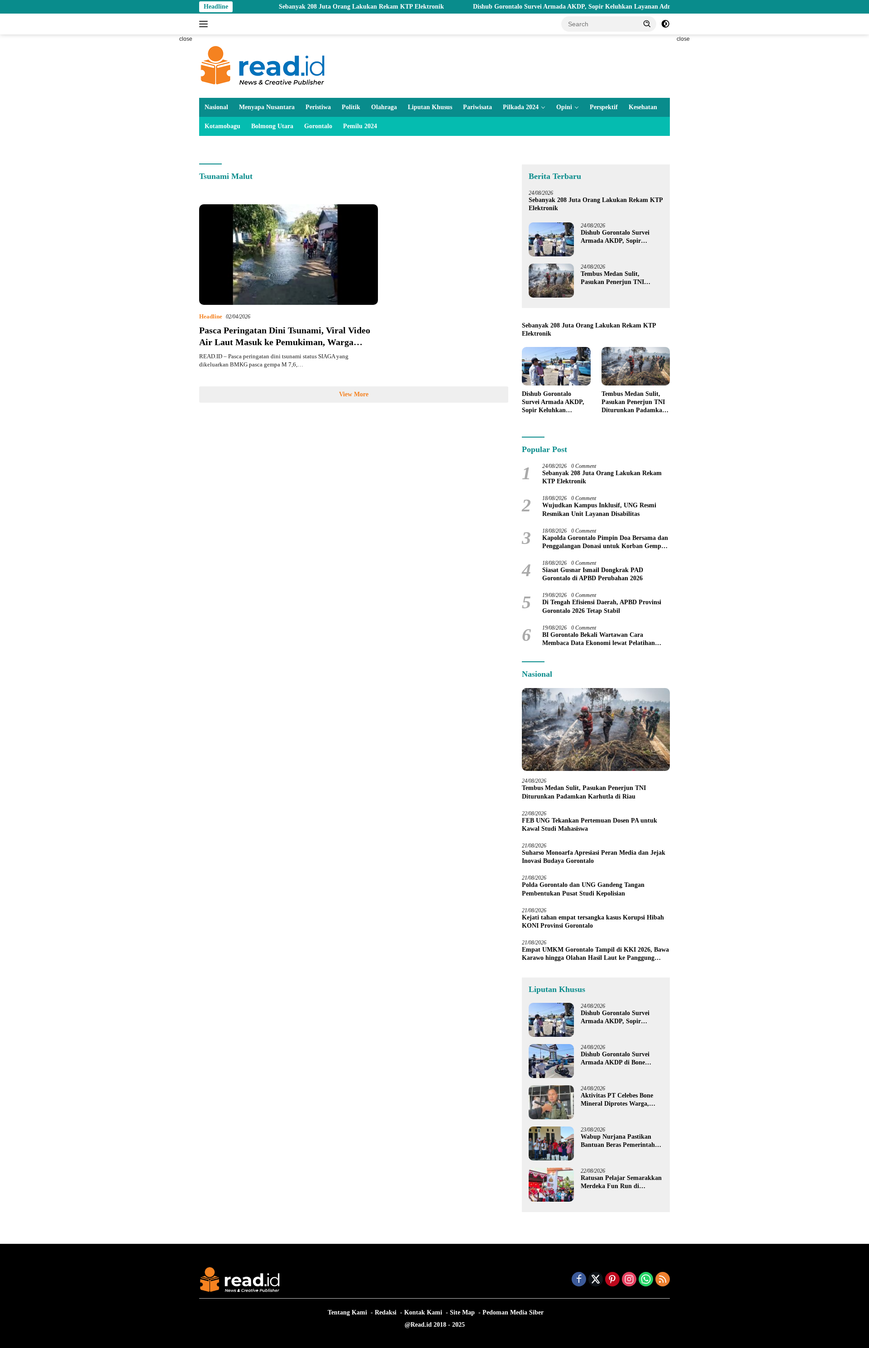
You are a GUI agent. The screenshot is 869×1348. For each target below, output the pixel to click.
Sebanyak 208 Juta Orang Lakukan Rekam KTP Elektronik (321, 6)
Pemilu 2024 (360, 126)
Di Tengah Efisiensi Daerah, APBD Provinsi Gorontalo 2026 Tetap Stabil (601, 606)
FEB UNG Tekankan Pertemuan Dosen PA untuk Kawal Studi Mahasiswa (589, 824)
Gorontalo (318, 126)
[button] (647, 23)
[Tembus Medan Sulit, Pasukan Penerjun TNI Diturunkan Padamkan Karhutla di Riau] (551, 281)
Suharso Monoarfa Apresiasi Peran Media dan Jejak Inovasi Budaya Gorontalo (593, 856)
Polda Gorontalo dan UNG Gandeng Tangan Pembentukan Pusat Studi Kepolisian (583, 888)
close (185, 39)
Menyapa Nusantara (267, 107)
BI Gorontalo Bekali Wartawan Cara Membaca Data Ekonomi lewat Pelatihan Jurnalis (598, 639)
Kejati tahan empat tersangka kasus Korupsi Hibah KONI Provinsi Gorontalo (593, 921)
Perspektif (604, 107)
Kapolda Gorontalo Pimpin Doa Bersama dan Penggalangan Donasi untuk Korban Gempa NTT (605, 542)
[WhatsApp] (646, 1280)
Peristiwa (318, 107)
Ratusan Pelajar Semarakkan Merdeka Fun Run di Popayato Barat (621, 1182)
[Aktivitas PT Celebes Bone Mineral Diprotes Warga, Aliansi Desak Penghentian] (551, 1102)
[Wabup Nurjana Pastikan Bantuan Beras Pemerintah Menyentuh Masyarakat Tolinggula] (551, 1143)
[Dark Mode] (665, 24)
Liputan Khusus (430, 107)
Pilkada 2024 (521, 107)
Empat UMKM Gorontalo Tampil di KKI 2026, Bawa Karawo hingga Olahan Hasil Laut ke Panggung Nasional (595, 954)
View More (353, 394)
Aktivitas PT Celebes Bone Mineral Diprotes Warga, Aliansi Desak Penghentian (617, 1100)
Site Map (462, 1312)
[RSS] (662, 1280)
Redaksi (385, 1312)
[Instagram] (629, 1280)
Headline (210, 316)
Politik (351, 107)
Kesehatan (643, 107)
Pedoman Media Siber (513, 1312)
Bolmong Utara (272, 126)
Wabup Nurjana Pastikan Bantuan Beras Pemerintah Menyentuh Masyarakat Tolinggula (618, 1141)
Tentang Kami (347, 1312)
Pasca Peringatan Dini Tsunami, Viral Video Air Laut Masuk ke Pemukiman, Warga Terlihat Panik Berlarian (284, 342)
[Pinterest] (612, 1280)
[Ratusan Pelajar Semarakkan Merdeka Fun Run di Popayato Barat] (551, 1185)
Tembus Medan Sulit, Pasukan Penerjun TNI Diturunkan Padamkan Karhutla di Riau (613, 278)
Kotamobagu (222, 126)
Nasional (216, 107)
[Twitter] (595, 1280)
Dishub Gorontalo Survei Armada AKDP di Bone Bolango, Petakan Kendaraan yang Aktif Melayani (621, 1059)
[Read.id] (262, 65)
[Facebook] (579, 1280)
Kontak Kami (423, 1312)
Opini (564, 107)
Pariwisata (477, 107)
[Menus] (205, 24)
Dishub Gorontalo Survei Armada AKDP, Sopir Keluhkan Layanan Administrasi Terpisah (556, 6)
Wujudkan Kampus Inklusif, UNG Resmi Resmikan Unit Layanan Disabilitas (599, 509)
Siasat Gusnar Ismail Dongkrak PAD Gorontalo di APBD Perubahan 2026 (592, 574)
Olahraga (384, 107)
